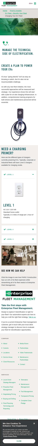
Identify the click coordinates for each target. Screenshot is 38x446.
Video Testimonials (26, 352)
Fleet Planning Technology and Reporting (8, 405)
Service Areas (7, 357)
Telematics (24, 380)
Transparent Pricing (27, 396)
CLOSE (19, 441)
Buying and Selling (9, 399)
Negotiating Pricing (9, 394)
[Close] (34, 423)
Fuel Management (27, 391)
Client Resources (9, 362)
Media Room (24, 343)
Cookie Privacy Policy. (10, 436)
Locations (6, 352)
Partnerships (24, 348)
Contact (22, 364)
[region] (19, 433)
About (5, 343)
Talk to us (32, 317)
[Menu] (35, 3)
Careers (5, 348)
